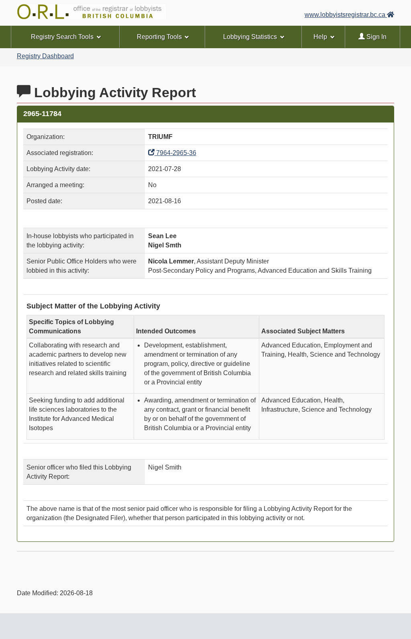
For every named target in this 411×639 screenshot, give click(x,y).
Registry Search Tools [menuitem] (62, 36)
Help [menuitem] (320, 36)
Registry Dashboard (45, 56)
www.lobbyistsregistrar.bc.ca (346, 14)
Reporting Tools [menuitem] (159, 36)
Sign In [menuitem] (376, 36)
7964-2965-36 (175, 152)
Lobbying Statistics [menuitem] (250, 36)
